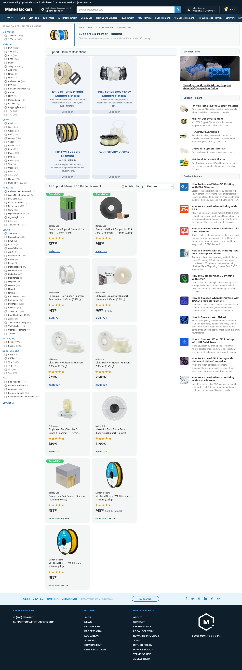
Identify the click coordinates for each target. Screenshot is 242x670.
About (137, 617)
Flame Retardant (17, 202)
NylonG (14, 285)
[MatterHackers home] (18, 9)
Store (89, 27)
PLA (13, 48)
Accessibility (141, 658)
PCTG (12, 63)
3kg (12, 365)
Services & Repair (95, 649)
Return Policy (142, 645)
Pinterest (212, 598)
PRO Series (16, 296)
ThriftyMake (17, 326)
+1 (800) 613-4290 (83, 2)
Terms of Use (142, 654)
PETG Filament (162, 18)
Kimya (13, 263)
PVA (12, 85)
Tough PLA (15, 66)
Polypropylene (17, 107)
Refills (14, 342)
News (88, 621)
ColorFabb (15, 248)
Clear (13, 168)
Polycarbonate (17, 100)
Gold (12, 171)
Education (91, 635)
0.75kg (14, 358)
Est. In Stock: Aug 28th (59, 519)
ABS (13, 51)
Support (90, 640)
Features (7, 187)
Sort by (139, 186)
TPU (13, 111)
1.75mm (15, 35)
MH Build (15, 270)
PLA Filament (127, 18)
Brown (13, 160)
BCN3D (13, 244)
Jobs (136, 640)
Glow (13, 210)
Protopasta (15, 300)
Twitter (192, 598)
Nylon (13, 74)
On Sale (129, 186)
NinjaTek (14, 281)
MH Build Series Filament (210, 18)
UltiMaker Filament (19, 330)
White (14, 131)
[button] (56, 9)
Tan (12, 164)
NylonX (13, 293)
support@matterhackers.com (33, 621)
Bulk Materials (17, 382)
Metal (13, 77)
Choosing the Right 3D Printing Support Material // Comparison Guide (207, 87)
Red (13, 134)
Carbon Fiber (16, 81)
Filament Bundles (19, 385)
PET (12, 55)
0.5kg (13, 354)
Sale (23, 18)
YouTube (218, 598)
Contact (139, 621)
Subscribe (145, 598)
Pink (12, 157)
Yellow (14, 142)
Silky (12, 221)
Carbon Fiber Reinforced (21, 191)
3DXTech (15, 233)
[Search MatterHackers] (178, 9)
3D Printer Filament (67, 18)
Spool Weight (10, 350)
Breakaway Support (19, 88)
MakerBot (15, 274)
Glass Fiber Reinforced (21, 195)
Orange (14, 138)
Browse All (8, 402)
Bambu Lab (86, 18)
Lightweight (16, 217)
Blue (13, 149)
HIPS (12, 96)
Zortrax (14, 333)
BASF (12, 241)
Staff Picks (34, 18)
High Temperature (19, 213)
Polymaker (16, 304)
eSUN (13, 252)
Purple (13, 153)
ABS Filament (144, 18)
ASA (12, 70)
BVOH (12, 92)
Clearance (15, 389)
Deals (5, 378)
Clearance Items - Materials (23, 396)
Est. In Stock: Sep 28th (105, 519)
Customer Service (65, 2)
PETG (13, 59)
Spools (15, 346)
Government (92, 645)
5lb (12, 369)
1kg (13, 362)
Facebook (186, 598)
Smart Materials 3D (19, 315)
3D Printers (48, 18)
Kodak (13, 259)
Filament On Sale (18, 393)
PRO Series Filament (184, 18)
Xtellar (13, 319)
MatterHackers (18, 267)
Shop (87, 617)
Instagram (199, 598)
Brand (6, 229)
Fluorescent (16, 206)
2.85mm (15, 39)
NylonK (13, 289)
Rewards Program (146, 635)
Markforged (15, 278)
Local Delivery (143, 631)
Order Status (142, 626)
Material (7, 44)
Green (14, 145)
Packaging (8, 338)
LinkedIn (205, 598)
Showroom (92, 626)
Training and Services (106, 18)
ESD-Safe (15, 199)
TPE (12, 114)
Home (81, 27)
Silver (13, 175)
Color (5, 119)
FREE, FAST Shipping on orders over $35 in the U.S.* (28, 2)
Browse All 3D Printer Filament (21, 26)
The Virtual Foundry (19, 322)
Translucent (16, 224)
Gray (13, 127)
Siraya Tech (16, 311)
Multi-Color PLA (17, 183)
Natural (14, 179)
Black (13, 123)
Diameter (8, 31)
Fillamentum (17, 255)
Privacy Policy (143, 649)
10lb (12, 373)
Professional (93, 631)
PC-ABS (13, 103)
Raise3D (14, 307)
